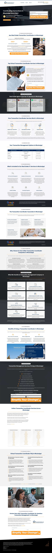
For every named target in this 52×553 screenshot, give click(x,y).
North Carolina (26, 444)
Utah (38, 440)
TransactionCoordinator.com (21, 46)
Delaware (14, 437)
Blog (48, 543)
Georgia (14, 439)
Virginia (38, 441)
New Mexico (26, 442)
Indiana (14, 442)
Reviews (27, 2)
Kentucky (14, 445)
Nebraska (26, 439)
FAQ (44, 3)
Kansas (14, 444)
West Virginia (38, 443)
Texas (38, 439)
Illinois (14, 441)
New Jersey (26, 441)
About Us (30, 2)
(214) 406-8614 (46, 2)
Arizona (14, 433)
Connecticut (13, 436)
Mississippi (16, 413)
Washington (38, 442)
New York (26, 443)
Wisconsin (38, 444)
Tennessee (38, 438)
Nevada (26, 440)
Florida (14, 438)
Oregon (38, 434)
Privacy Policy (47, 545)
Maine (26, 432)
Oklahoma (38, 433)
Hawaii (14, 440)
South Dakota (38, 437)
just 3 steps (14, 121)
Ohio (38, 432)
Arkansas (14, 434)
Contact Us (46, 3)
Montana (26, 438)
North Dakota (38, 431)
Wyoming (38, 445)
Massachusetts (26, 434)
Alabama (14, 431)
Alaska (14, 432)
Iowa (13, 443)
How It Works (22, 2)
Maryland (26, 433)
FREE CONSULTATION (12, 17)
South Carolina (38, 436)
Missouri (26, 437)
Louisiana (26, 431)
